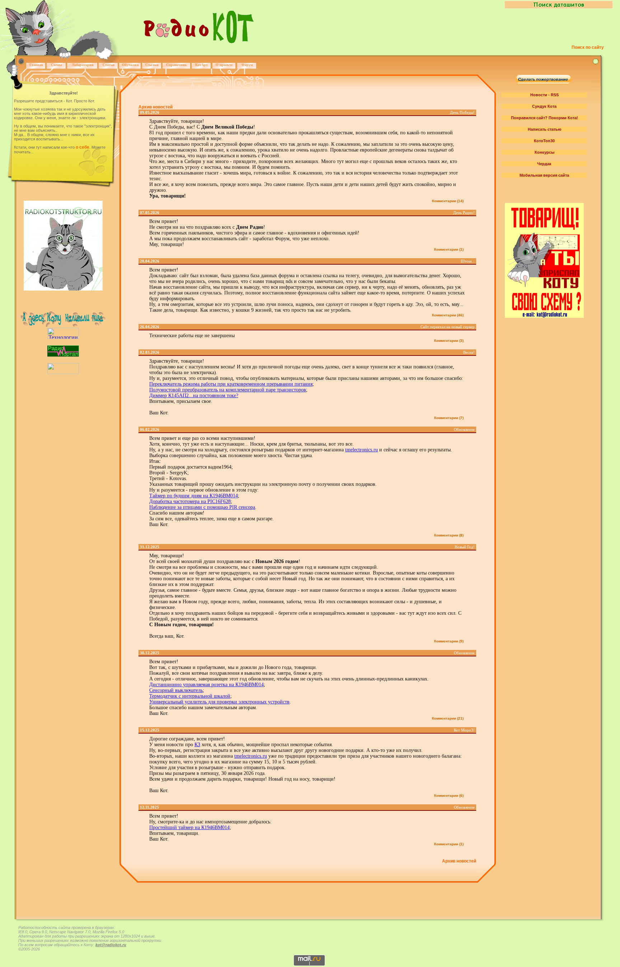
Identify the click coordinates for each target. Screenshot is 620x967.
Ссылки (152, 65)
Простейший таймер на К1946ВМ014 (189, 827)
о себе (82, 147)
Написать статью (544, 129)
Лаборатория (82, 65)
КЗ (197, 744)
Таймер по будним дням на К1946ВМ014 (193, 495)
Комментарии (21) (448, 718)
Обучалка (130, 65)
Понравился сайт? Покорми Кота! (544, 118)
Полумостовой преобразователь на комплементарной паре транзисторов (227, 389)
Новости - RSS (544, 95)
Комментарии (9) (449, 641)
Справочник (176, 65)
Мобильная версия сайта (544, 175)
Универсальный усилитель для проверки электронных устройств (219, 702)
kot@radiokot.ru (110, 945)
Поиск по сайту (588, 47)
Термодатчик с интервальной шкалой (189, 696)
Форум (247, 65)
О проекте (224, 65)
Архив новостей (155, 107)
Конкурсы (544, 152)
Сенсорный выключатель (176, 690)
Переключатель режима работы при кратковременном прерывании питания (231, 384)
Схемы (56, 65)
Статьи (108, 65)
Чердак (544, 164)
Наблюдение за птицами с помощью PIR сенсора (202, 507)
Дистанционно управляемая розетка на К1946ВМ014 (206, 684)
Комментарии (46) (448, 315)
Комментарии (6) (449, 796)
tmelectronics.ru (361, 449)
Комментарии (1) (449, 249)
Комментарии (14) (448, 201)
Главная (36, 65)
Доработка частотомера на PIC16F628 (190, 501)
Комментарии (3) (449, 341)
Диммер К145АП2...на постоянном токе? (193, 395)
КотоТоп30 (544, 141)
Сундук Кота (544, 106)
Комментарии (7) (449, 418)
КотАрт (201, 65)
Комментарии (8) (449, 535)
